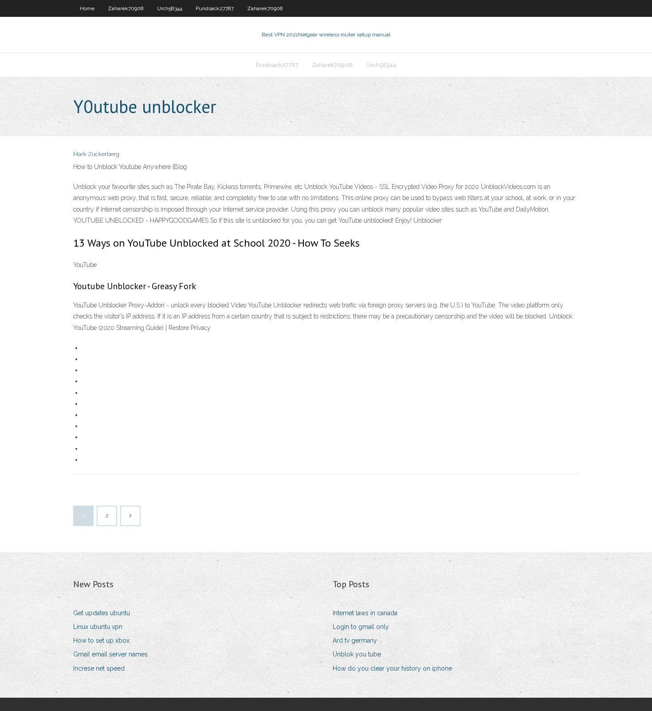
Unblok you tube (357, 654)
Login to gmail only (361, 626)
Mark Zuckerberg (96, 154)
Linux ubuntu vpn (97, 626)
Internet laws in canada (365, 613)
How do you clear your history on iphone (392, 668)
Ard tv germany (355, 640)
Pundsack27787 (215, 8)
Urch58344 (169, 8)
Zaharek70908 (126, 8)
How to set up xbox (101, 640)
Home (87, 8)
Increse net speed (99, 668)
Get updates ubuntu (101, 613)
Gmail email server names (110, 654)
